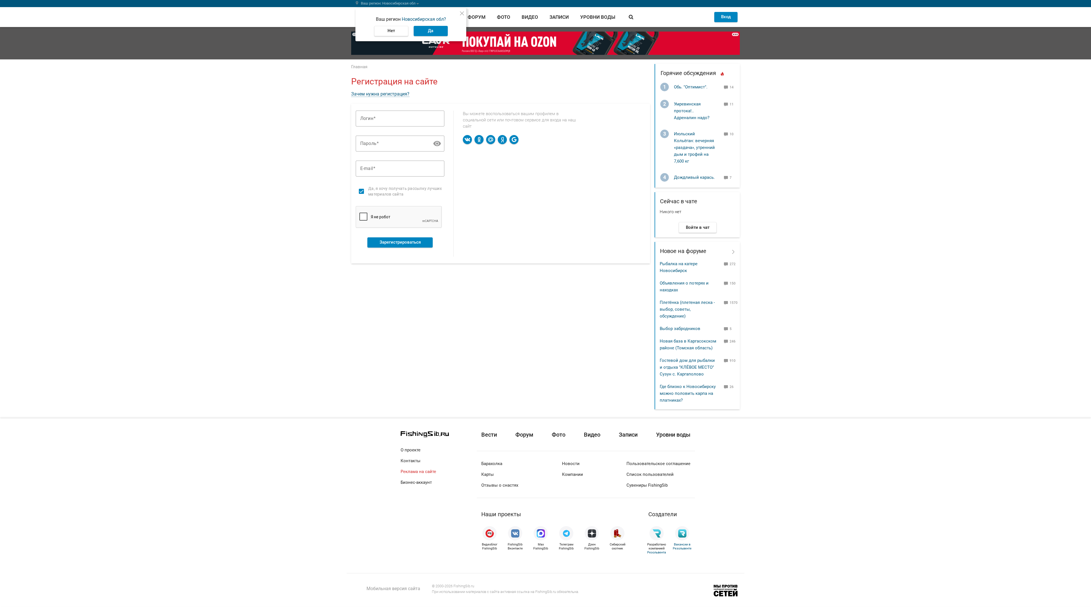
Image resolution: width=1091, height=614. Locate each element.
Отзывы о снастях (499, 485)
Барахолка (491, 463)
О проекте (410, 450)
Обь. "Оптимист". (690, 87)
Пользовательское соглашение (658, 463)
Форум (477, 17)
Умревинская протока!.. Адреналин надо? (691, 110)
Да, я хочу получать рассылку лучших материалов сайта (405, 191)
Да (430, 30)
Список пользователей (650, 474)
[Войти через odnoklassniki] (479, 139)
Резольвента (656, 552)
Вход (726, 16)
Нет (391, 30)
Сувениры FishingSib (647, 485)
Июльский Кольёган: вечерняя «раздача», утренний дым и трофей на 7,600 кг (694, 147)
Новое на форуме (683, 251)
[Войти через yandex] (502, 139)
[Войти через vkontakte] (467, 139)
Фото (503, 17)
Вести (489, 434)
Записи (559, 17)
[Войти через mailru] (490, 139)
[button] (437, 143)
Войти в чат (697, 227)
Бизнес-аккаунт (416, 482)
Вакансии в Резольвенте (682, 546)
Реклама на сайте (418, 471)
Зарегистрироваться (400, 242)
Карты (487, 474)
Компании (572, 474)
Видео (530, 17)
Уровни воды (597, 17)
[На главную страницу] (439, 434)
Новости (571, 463)
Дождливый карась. (694, 177)
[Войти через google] (514, 139)
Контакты (410, 460)
